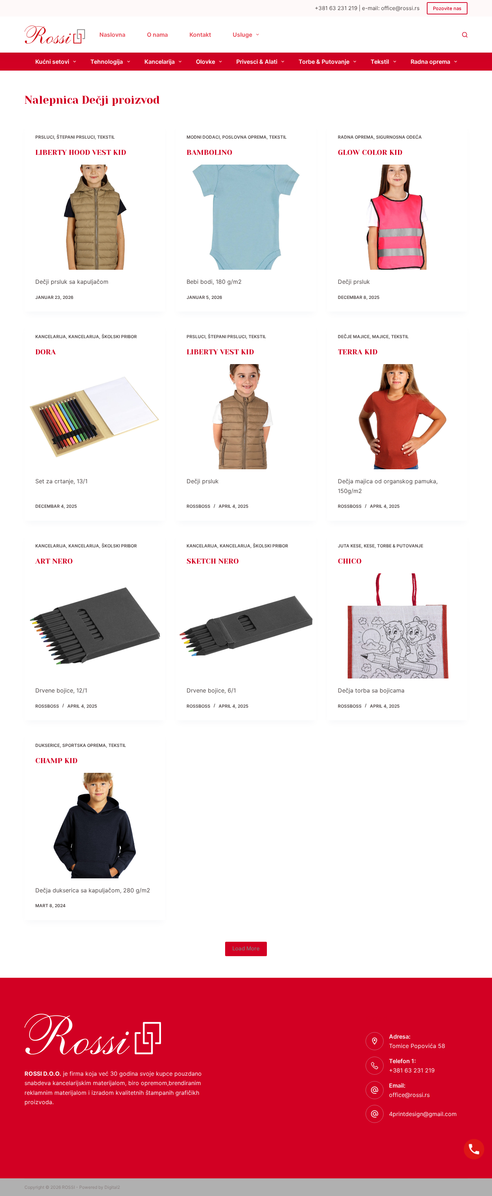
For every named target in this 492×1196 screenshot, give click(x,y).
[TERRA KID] (397, 416)
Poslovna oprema (244, 137)
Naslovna (112, 34)
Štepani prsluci (76, 137)
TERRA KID (357, 352)
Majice (380, 336)
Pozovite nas (447, 8)
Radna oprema (430, 61)
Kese (369, 545)
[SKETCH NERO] (246, 625)
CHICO (350, 561)
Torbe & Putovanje (324, 61)
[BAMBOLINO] (246, 217)
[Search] (465, 34)
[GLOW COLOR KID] (397, 217)
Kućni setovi (52, 61)
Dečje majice (354, 336)
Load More (246, 948)
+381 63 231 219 (412, 1070)
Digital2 (112, 1187)
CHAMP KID (56, 761)
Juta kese (349, 545)
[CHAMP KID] (94, 825)
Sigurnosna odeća (399, 137)
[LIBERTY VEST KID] (246, 416)
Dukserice (47, 745)
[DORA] (94, 416)
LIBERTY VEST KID (220, 352)
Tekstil (380, 61)
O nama (157, 34)
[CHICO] (397, 625)
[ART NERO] (94, 625)
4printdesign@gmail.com (423, 1113)
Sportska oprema (84, 745)
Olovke (205, 61)
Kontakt (200, 34)
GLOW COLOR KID (370, 152)
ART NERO (54, 561)
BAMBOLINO (209, 152)
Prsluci (44, 137)
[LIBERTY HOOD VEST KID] (94, 217)
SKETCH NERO (213, 561)
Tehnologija (106, 61)
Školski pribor (119, 336)
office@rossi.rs (409, 1094)
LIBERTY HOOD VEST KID (80, 152)
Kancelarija (159, 61)
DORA (45, 352)
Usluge (242, 34)
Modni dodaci (203, 137)
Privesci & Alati (256, 61)
